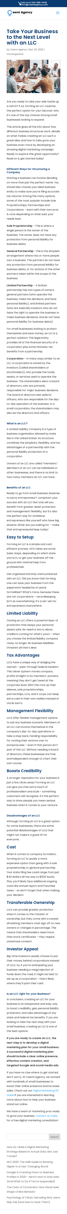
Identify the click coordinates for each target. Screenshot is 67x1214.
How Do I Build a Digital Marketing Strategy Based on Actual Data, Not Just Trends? (32, 1151)
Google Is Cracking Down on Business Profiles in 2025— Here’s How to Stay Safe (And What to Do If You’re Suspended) (33, 1176)
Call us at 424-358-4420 (33, 2)
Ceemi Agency (18, 49)
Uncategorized (15, 54)
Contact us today (47, 1116)
